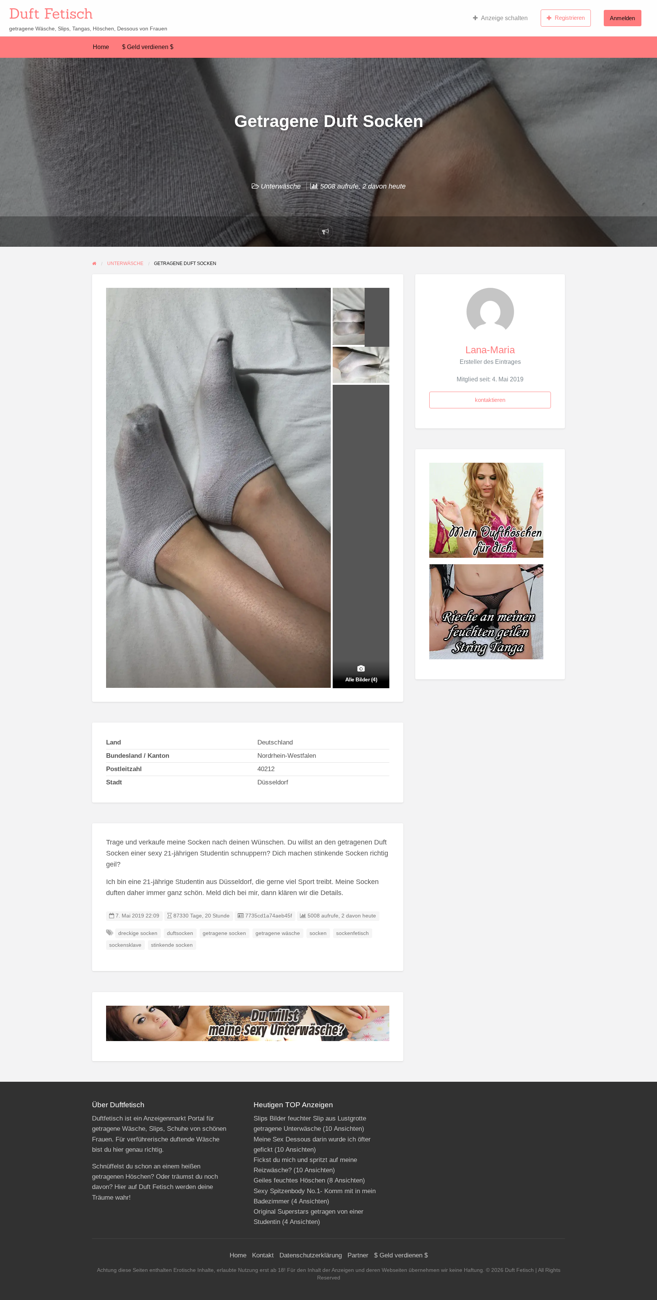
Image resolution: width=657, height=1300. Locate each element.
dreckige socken (137, 933)
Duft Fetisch (51, 13)
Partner (358, 1255)
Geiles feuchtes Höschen (289, 1180)
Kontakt (263, 1255)
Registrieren (570, 17)
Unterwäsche (281, 186)
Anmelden (622, 18)
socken (318, 933)
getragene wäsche (278, 933)
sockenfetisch (352, 933)
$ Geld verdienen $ (147, 47)
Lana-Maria (490, 349)
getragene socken (224, 933)
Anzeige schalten (504, 18)
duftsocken (180, 933)
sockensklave (125, 945)
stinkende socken (172, 945)
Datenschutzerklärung (310, 1255)
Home (101, 47)
